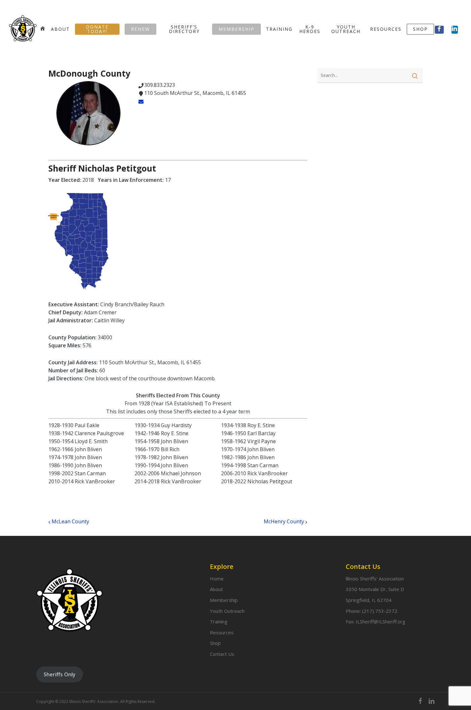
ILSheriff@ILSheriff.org (380, 621)
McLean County (69, 521)
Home (217, 578)
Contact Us (222, 654)
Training (218, 621)
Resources (222, 632)
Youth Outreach (227, 611)
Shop (215, 643)
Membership (224, 600)
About (216, 589)
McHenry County (284, 521)
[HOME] (43, 29)
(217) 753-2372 (379, 611)
